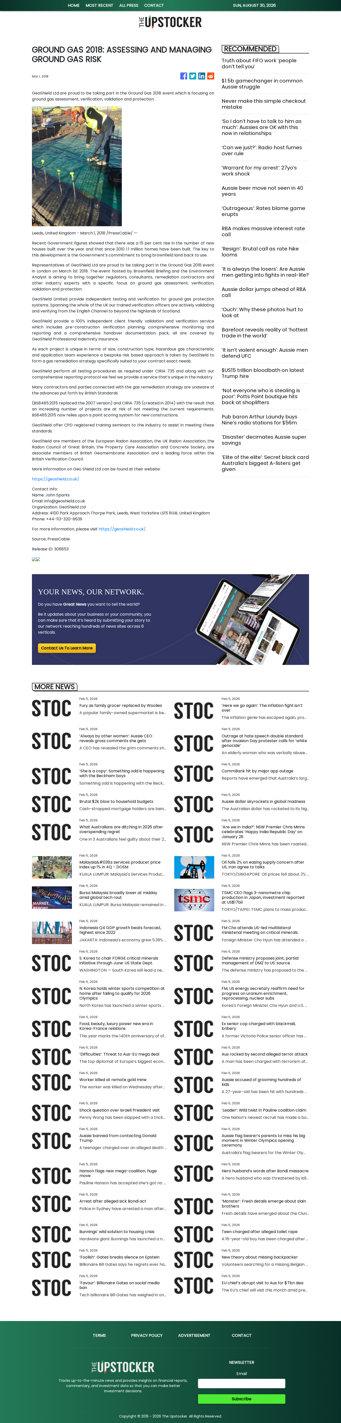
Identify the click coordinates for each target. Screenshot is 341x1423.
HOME (74, 5)
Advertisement (194, 1335)
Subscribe (241, 1399)
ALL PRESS (128, 5)
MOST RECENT (99, 5)
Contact (242, 1335)
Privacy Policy (147, 1335)
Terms (99, 1335)
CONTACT (154, 5)
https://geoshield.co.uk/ (55, 479)
